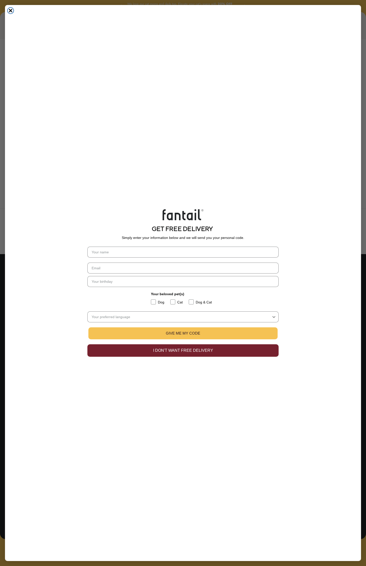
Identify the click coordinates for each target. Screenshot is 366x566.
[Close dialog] (10, 10)
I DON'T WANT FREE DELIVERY (183, 350)
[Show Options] (273, 317)
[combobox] (181, 317)
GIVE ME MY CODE (183, 333)
